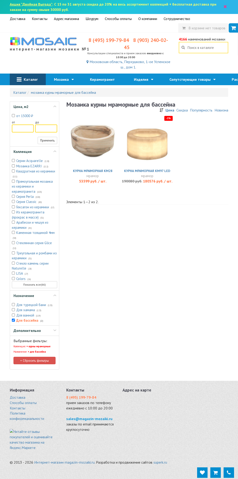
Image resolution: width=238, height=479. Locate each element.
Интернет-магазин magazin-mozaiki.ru (64, 462)
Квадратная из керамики (34, 173)
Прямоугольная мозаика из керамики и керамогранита (32, 186)
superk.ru (160, 462)
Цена (169, 110)
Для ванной (28, 315)
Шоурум (92, 18)
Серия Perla (28, 196)
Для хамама (28, 310)
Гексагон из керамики (35, 207)
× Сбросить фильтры (34, 360)
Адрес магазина (66, 18)
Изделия (142, 79)
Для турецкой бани (34, 305)
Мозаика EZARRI (32, 166)
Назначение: (29, 351)
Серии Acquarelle (32, 161)
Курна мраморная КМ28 (92, 171)
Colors (23, 279)
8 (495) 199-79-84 (109, 40)
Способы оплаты (118, 18)
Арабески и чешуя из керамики (30, 224)
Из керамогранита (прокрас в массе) (28, 214)
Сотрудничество (177, 18)
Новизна (221, 110)
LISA (22, 273)
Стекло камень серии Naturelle (30, 265)
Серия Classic (29, 201)
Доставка (17, 18)
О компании (147, 18)
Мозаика (63, 79)
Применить (47, 140)
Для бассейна (29, 320)
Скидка (182, 110)
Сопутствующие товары (191, 79)
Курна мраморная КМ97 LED (147, 171)
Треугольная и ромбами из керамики (34, 255)
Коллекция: (31, 346)
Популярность (201, 110)
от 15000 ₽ (24, 116)
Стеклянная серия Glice (32, 245)
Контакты (39, 18)
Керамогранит (104, 79)
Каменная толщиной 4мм (34, 235)
